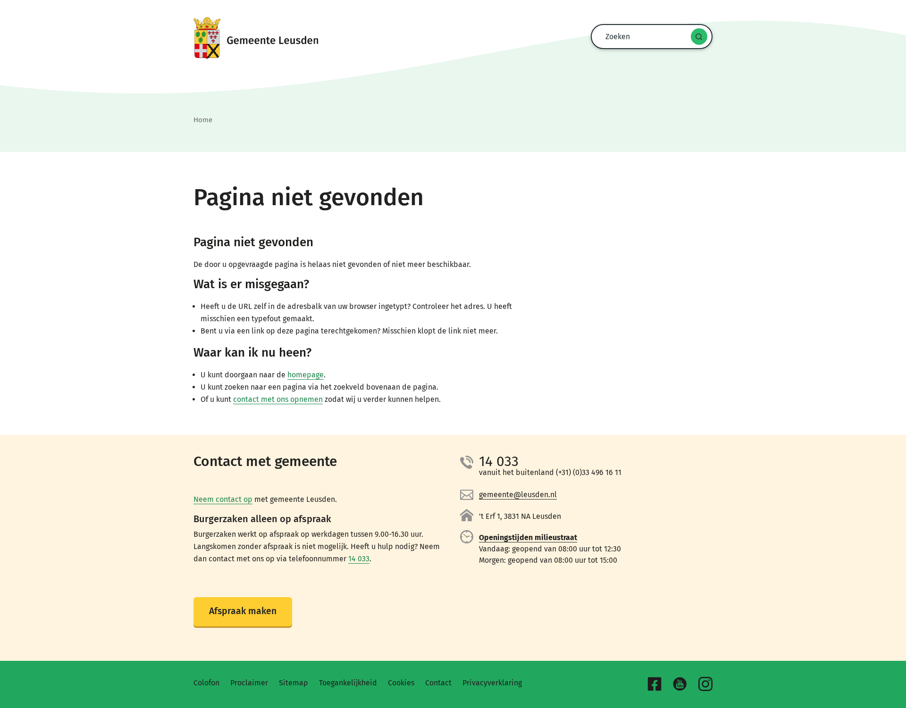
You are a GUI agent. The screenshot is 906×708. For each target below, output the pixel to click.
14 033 (358, 558)
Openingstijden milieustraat (528, 537)
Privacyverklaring (492, 682)
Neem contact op (222, 499)
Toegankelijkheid (348, 682)
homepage (305, 374)
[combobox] (649, 36)
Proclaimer (249, 682)
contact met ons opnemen (278, 399)
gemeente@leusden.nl (518, 494)
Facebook (654, 684)
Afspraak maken (243, 611)
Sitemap (293, 682)
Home (202, 120)
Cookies (401, 682)
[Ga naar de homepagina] (453, 38)
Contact (438, 682)
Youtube (680, 684)
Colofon (206, 682)
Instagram (705, 684)
